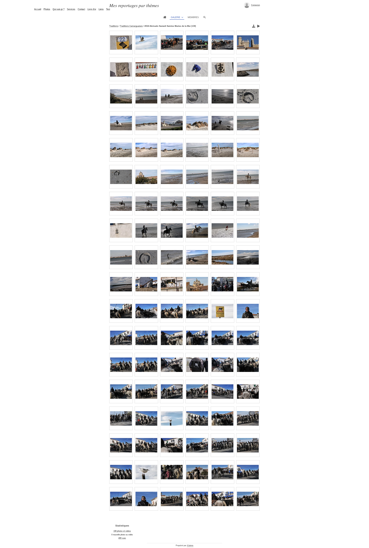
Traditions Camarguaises (131, 26)
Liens (101, 9)
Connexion (255, 5)
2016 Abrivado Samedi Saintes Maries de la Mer (167, 26)
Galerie (175, 17)
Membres (193, 17)
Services (71, 9)
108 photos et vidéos (122, 531)
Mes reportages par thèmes (134, 5)
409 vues (122, 538)
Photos (47, 9)
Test (108, 9)
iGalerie (190, 545)
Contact (81, 9)
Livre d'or (91, 9)
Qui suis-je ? (58, 9)
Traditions (113, 26)
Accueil (37, 9)
